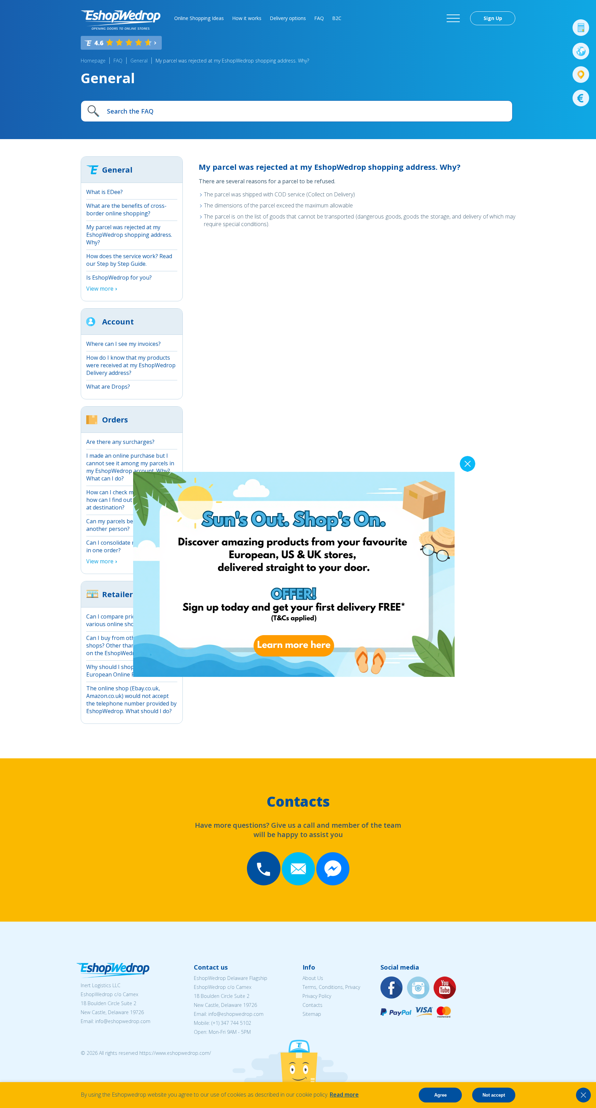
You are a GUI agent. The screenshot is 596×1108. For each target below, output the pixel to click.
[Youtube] (445, 988)
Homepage (93, 60)
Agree (440, 1095)
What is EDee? (104, 192)
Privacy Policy (316, 996)
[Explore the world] (581, 51)
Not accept (494, 1095)
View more (99, 288)
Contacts (312, 1005)
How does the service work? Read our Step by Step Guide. (129, 260)
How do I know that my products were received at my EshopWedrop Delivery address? (131, 365)
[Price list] (581, 98)
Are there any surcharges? (120, 442)
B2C (336, 18)
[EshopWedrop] (120, 20)
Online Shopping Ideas (199, 18)
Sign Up (493, 18)
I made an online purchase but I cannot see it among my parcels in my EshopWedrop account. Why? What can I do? (130, 467)
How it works (246, 18)
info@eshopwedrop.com (122, 1021)
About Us (312, 978)
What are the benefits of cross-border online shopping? (126, 209)
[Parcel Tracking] (581, 74)
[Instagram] (418, 988)
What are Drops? (108, 386)
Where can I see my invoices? (123, 344)
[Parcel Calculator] (581, 27)
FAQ (319, 18)
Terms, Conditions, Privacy (331, 987)
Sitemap (311, 1014)
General (139, 60)
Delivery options (288, 18)
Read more (344, 1094)
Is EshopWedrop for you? (119, 277)
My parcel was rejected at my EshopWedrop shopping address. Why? (232, 60)
